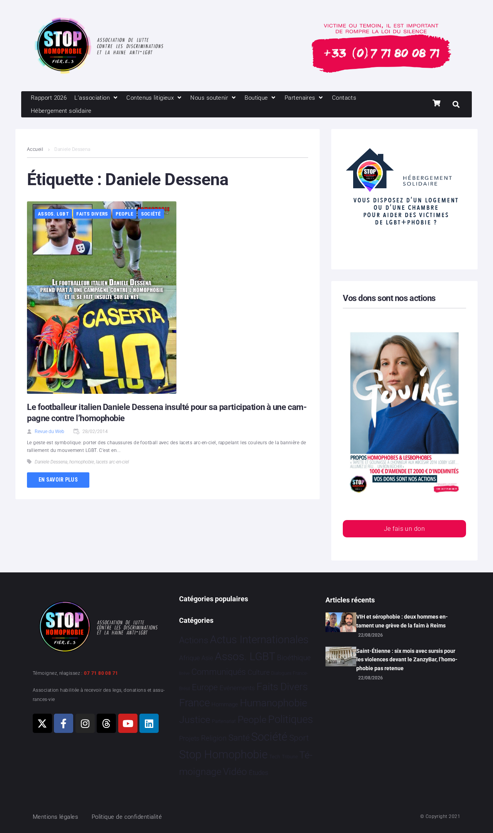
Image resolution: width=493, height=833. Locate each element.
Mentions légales (55, 816)
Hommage (224, 704)
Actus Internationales (259, 639)
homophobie (81, 462)
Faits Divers (92, 214)
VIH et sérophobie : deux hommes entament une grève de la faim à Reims (402, 621)
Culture (259, 672)
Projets (189, 738)
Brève (184, 673)
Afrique (189, 658)
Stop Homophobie (223, 754)
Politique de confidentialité (127, 816)
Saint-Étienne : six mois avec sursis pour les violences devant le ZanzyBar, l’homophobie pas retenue (407, 659)
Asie (207, 658)
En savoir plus (58, 480)
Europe (205, 687)
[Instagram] (85, 723)
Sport (299, 738)
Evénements (237, 688)
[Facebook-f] (63, 723)
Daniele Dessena (51, 462)
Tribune (290, 756)
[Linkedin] (149, 723)
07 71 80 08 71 (101, 673)
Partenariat (224, 721)
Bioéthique (294, 658)
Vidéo (235, 771)
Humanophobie (273, 703)
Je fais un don (404, 528)
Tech (274, 756)
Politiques (290, 719)
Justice (194, 719)
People (125, 214)
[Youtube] (128, 723)
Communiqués (218, 672)
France (194, 703)
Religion (213, 738)
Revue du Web (49, 431)
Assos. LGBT (53, 214)
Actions (193, 640)
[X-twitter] (42, 723)
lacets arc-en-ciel (112, 462)
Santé (239, 738)
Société (151, 214)
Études (258, 772)
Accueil (35, 149)
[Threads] (106, 723)
